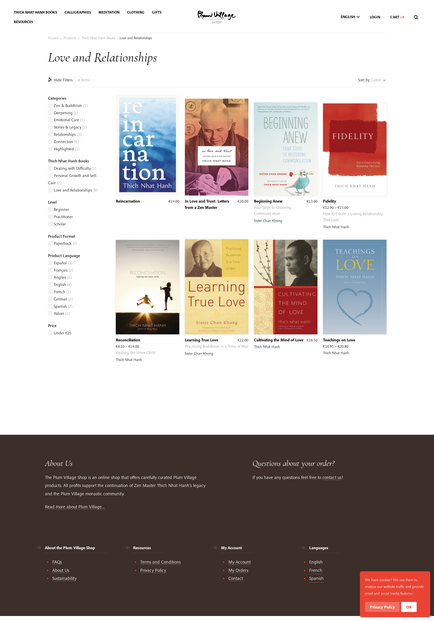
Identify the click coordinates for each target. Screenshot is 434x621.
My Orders (238, 570)
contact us (332, 477)
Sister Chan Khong (268, 220)
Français (63, 270)
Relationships (67, 134)
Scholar (60, 223)
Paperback (65, 243)
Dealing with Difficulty (75, 168)
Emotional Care (69, 119)
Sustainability (64, 578)
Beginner (61, 209)
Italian (62, 313)
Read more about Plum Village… (75, 507)
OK (409, 606)
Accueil (53, 38)
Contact (235, 578)
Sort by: (364, 79)
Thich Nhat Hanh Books (98, 38)
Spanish (63, 306)
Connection (66, 141)
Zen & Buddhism (71, 105)
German (63, 298)
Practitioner (63, 216)
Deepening (66, 112)
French (62, 291)
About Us (60, 570)
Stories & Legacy (70, 127)
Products (70, 38)
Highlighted (66, 148)
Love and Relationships (76, 190)
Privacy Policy (153, 570)
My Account (239, 562)
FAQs (57, 562)
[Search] (416, 17)
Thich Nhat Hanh (336, 226)
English (63, 284)
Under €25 (62, 332)
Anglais (63, 277)
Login (375, 17)
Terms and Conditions (160, 562)
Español (63, 262)
